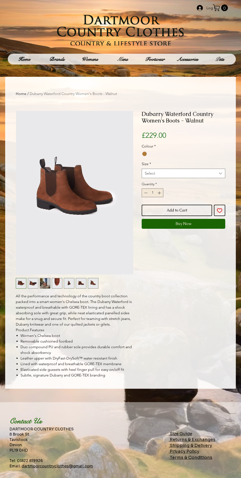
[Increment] (160, 193)
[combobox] (183, 173)
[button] (221, 7)
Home (21, 93)
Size (146, 164)
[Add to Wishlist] (219, 210)
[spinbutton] (152, 193)
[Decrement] (145, 193)
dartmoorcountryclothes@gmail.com (57, 466)
